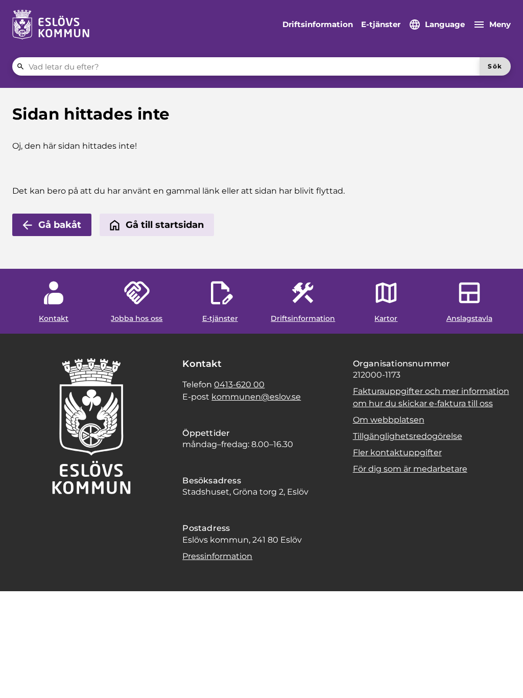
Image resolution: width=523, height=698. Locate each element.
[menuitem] (317, 24)
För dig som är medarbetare (410, 469)
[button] (20, 677)
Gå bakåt (59, 224)
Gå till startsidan (165, 224)
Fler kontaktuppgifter (397, 452)
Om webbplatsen (388, 420)
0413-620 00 (239, 384)
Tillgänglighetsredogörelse (407, 436)
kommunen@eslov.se (256, 397)
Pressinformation (217, 556)
